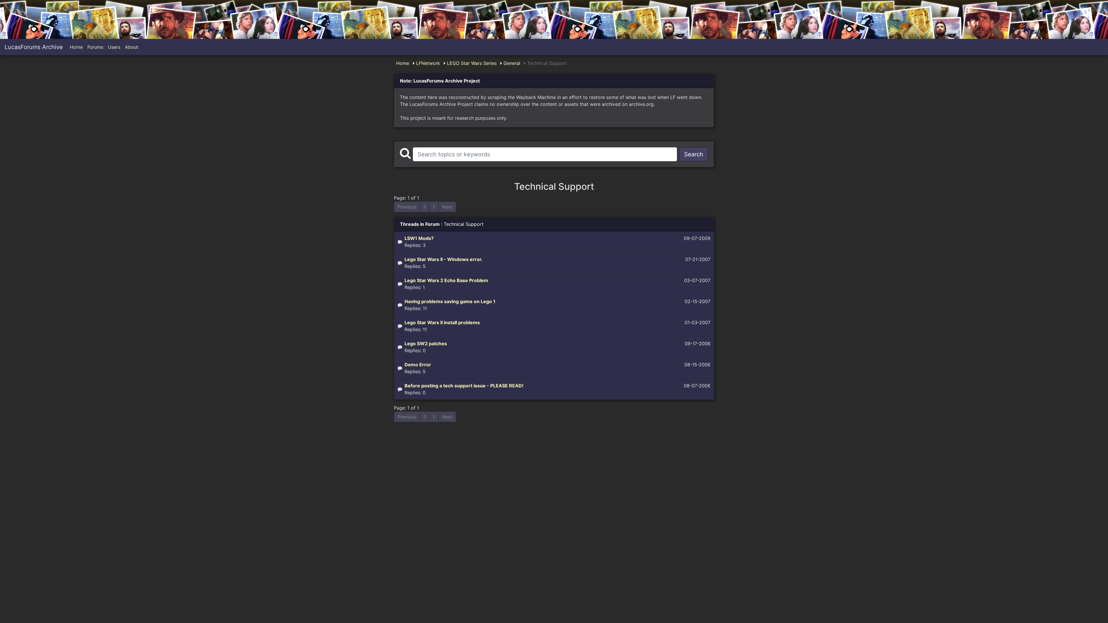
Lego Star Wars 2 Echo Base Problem (446, 280)
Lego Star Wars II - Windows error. (444, 259)
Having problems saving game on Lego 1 (450, 301)
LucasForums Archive (34, 47)
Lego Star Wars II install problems (442, 322)
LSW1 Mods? (419, 238)
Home (76, 47)
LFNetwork (427, 63)
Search (693, 154)
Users (114, 47)
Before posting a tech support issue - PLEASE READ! (464, 386)
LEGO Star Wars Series (471, 63)
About (131, 47)
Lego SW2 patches (426, 343)
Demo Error (418, 364)
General (511, 63)
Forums (95, 47)
